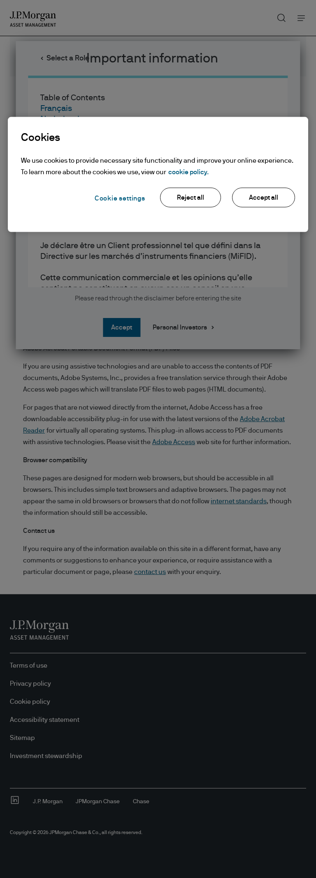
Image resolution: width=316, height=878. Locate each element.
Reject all (190, 197)
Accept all (263, 197)
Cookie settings (120, 198)
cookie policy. (188, 171)
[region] (158, 174)
